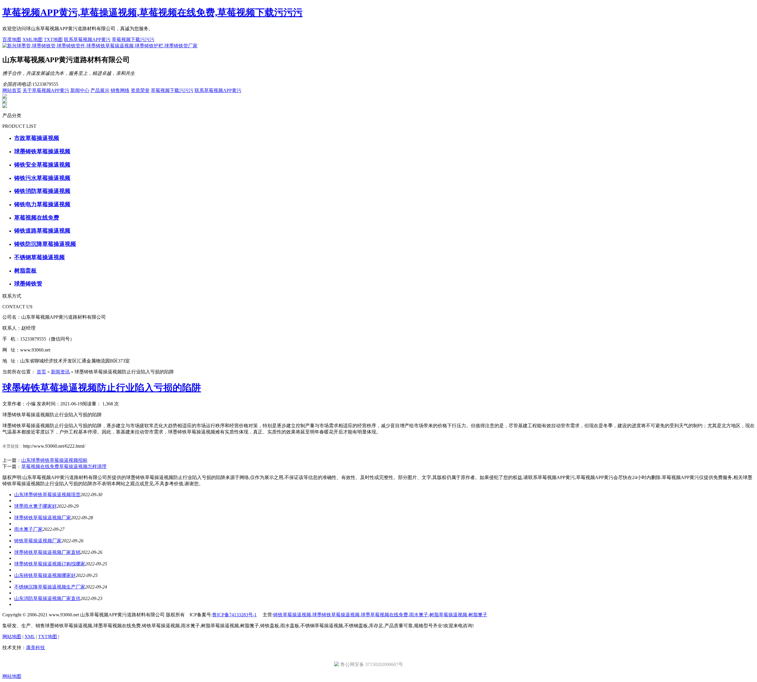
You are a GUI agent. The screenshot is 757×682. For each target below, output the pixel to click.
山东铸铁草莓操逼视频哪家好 (45, 575)
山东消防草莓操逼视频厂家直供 (47, 598)
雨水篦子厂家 (28, 529)
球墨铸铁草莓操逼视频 (336, 614)
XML (30, 636)
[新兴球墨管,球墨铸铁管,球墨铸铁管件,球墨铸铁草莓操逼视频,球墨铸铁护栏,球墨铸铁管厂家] (100, 45)
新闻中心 (79, 90)
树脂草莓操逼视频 (448, 614)
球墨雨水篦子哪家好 (35, 506)
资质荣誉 (140, 90)
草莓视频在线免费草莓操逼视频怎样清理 (63, 466)
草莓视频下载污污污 (133, 39)
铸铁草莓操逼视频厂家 (38, 540)
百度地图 (11, 39)
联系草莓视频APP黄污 (87, 39)
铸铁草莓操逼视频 (292, 614)
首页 (41, 371)
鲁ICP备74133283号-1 (234, 614)
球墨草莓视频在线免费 (384, 614)
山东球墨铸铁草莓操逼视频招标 (54, 460)
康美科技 (35, 647)
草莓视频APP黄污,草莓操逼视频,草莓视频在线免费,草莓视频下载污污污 (152, 12)
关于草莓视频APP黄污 (45, 90)
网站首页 (11, 90)
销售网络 (120, 90)
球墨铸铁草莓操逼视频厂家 (42, 517)
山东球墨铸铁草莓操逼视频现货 (47, 494)
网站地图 (11, 636)
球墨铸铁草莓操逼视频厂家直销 (47, 552)
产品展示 (99, 90)
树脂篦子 (477, 614)
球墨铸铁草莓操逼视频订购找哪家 (49, 563)
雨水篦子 (418, 614)
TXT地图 (53, 39)
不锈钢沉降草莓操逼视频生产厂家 (49, 586)
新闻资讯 (60, 371)
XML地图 (32, 39)
